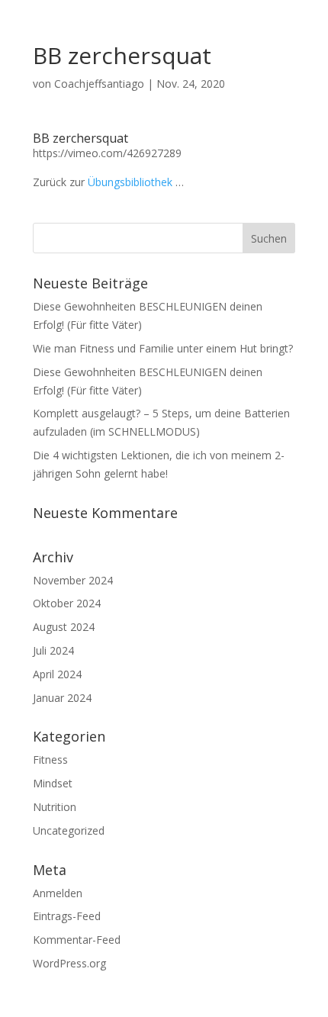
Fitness (50, 759)
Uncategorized (69, 830)
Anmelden (57, 893)
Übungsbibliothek (130, 182)
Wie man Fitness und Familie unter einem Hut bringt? (163, 348)
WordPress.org (69, 963)
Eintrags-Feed (67, 916)
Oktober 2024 (67, 603)
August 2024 (64, 627)
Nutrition (54, 807)
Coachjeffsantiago (99, 83)
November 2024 (73, 580)
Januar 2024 (62, 697)
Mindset (52, 783)
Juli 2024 (53, 650)
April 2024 (57, 674)
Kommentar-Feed (77, 939)
